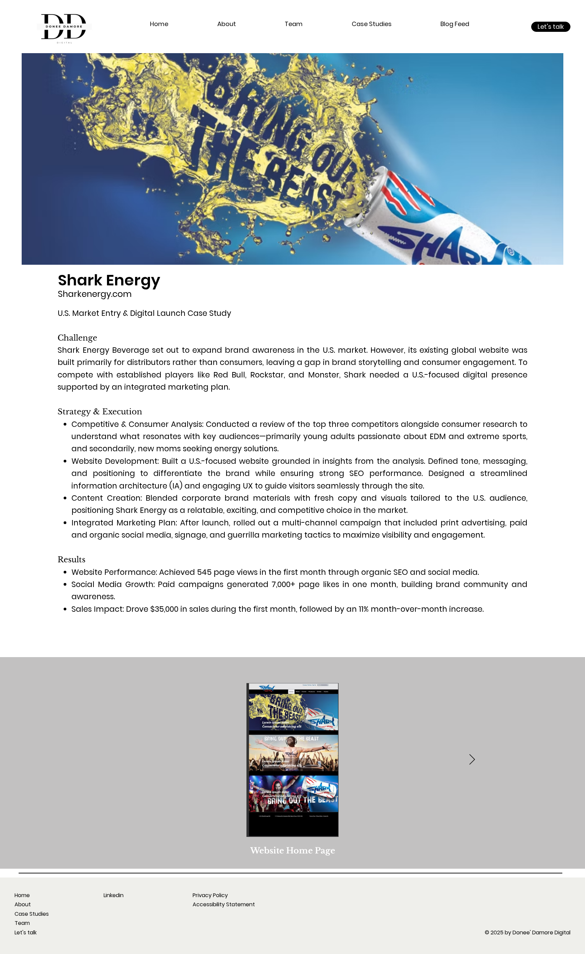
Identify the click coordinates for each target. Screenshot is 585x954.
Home (22, 895)
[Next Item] (472, 759)
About (23, 904)
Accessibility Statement (224, 904)
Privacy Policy (210, 895)
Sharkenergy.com (95, 294)
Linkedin (114, 895)
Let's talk (26, 932)
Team (22, 923)
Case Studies (32, 914)
